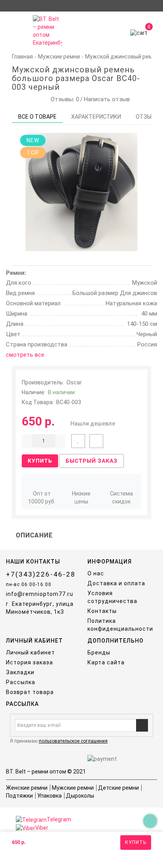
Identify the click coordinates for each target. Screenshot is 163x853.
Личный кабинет (30, 652)
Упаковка (49, 795)
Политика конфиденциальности (120, 625)
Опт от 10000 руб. (41, 497)
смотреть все (25, 354)
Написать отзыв (107, 99)
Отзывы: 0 (63, 99)
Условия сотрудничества (112, 597)
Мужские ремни (73, 788)
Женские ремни (26, 788)
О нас (95, 573)
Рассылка (20, 682)
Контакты (102, 611)
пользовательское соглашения (73, 741)
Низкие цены (81, 497)
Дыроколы (80, 795)
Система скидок (121, 497)
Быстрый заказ (92, 461)
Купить (135, 842)
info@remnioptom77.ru (39, 594)
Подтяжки (19, 795)
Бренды (98, 652)
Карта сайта (106, 662)
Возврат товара (30, 692)
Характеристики (96, 116)
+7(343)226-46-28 (41, 574)
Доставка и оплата (116, 583)
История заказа (29, 662)
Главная (22, 56)
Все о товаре (37, 116)
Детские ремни (118, 788)
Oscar (74, 382)
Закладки (20, 672)
